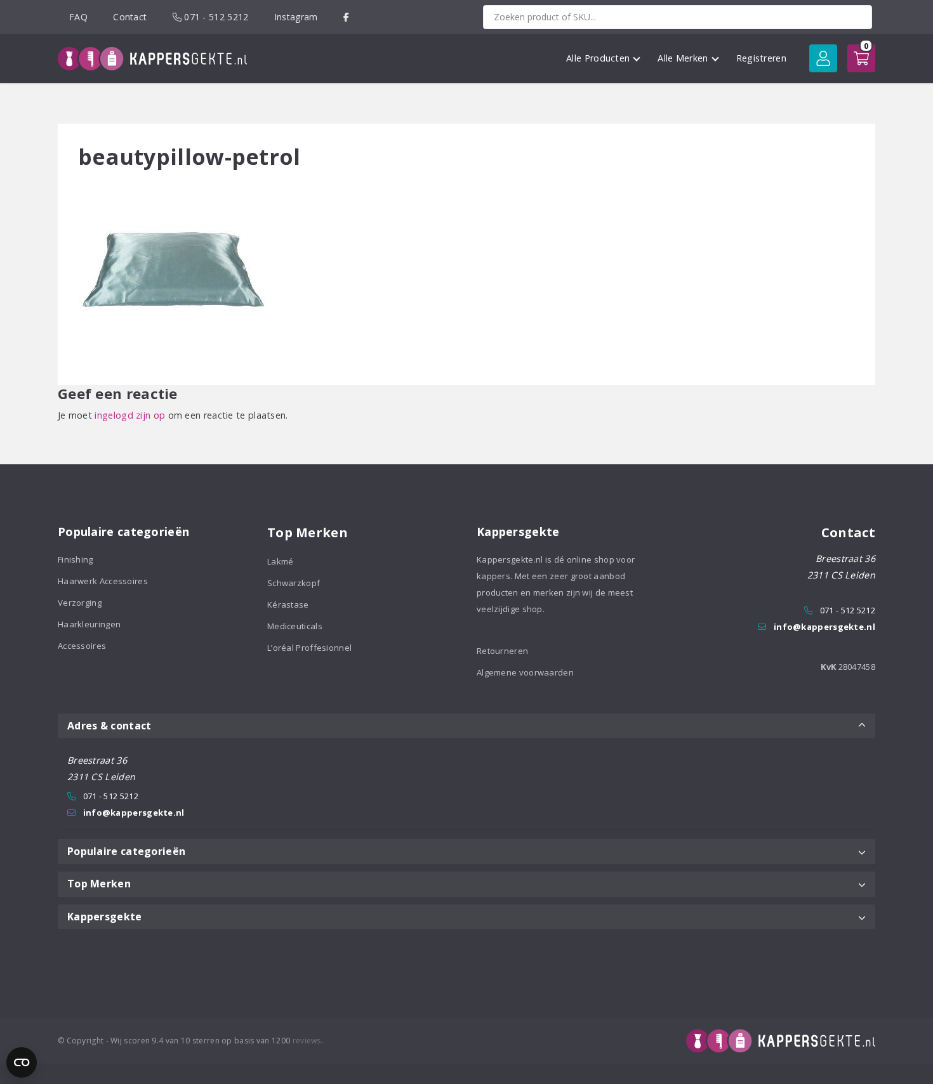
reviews (307, 1040)
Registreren (761, 58)
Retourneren (502, 650)
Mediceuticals (294, 626)
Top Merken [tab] (99, 884)
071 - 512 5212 (215, 17)
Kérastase (288, 604)
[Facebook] (346, 16)
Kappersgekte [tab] (104, 917)
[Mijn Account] (823, 58)
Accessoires (82, 645)
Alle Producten (598, 58)
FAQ (78, 17)
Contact (130, 17)
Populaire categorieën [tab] (126, 851)
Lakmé (280, 561)
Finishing (75, 559)
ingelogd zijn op (130, 415)
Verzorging (80, 602)
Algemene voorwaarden (525, 672)
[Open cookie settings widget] (21, 1062)
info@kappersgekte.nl (824, 626)
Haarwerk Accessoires (103, 581)
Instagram (296, 17)
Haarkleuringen (89, 624)
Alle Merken (683, 58)
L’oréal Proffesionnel (309, 647)
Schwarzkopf (293, 583)
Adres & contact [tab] (109, 726)
